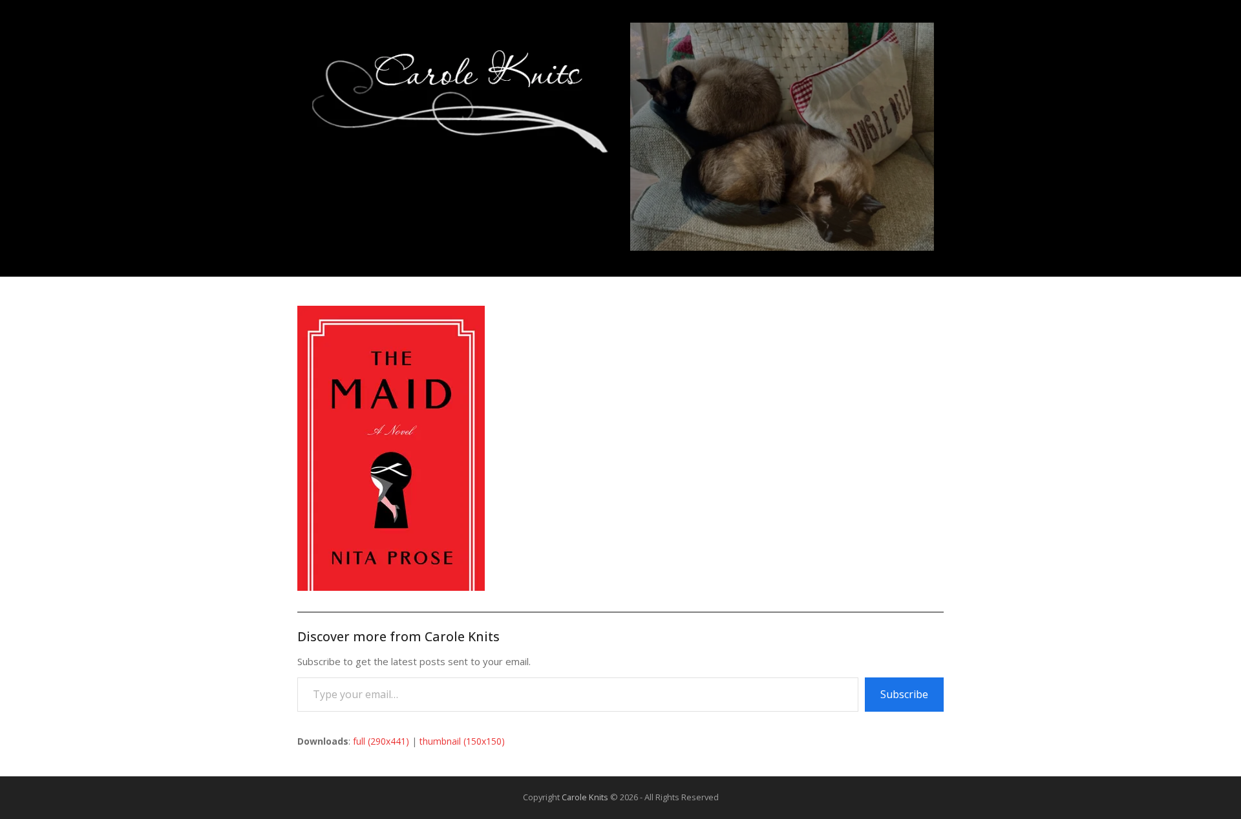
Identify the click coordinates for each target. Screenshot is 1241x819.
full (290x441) (381, 741)
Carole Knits (585, 797)
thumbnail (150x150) (462, 741)
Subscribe (904, 694)
